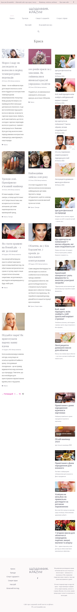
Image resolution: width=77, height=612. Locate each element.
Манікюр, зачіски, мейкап (48, 2)
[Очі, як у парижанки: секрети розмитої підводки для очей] (65, 142)
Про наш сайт (64, 2)
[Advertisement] (66, 376)
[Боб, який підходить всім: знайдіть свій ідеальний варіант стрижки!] (65, 85)
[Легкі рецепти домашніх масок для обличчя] (65, 170)
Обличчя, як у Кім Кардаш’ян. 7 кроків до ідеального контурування (38, 253)
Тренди (25, 18)
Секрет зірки (62, 18)
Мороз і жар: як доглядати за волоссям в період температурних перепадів (12, 70)
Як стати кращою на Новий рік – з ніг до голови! (12, 247)
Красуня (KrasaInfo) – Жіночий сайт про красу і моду (18, 2)
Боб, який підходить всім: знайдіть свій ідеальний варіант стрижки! (64, 97)
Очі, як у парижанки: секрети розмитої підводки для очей (62, 155)
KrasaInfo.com (41, 607)
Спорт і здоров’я (42, 18)
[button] (38, 31)
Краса (12, 18)
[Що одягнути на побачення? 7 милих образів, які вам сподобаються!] (65, 112)
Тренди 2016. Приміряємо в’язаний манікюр (12, 182)
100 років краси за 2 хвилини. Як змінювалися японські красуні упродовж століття (39, 76)
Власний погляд (45, 25)
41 (20, 394)
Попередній (7, 394)
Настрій (28, 25)
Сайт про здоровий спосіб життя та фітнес (38, 604)
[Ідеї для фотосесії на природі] (65, 62)
